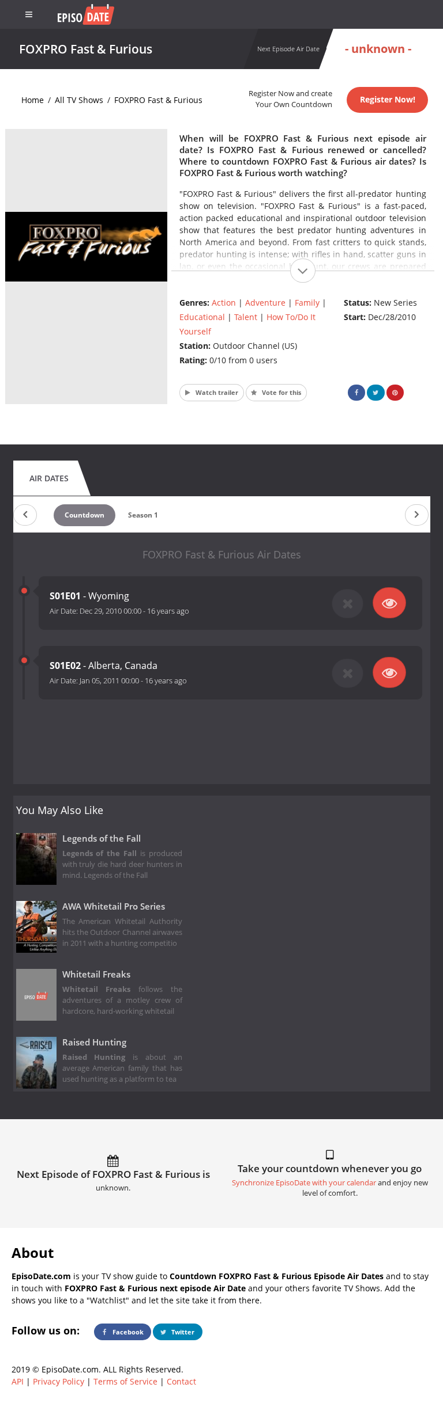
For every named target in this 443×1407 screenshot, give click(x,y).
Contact (181, 1381)
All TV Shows (79, 99)
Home (32, 99)
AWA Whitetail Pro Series (113, 906)
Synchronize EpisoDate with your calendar (304, 1183)
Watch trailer (216, 392)
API (18, 1381)
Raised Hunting (94, 1042)
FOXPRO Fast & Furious (158, 99)
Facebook (127, 1332)
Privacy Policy (58, 1381)
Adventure (265, 302)
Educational (202, 316)
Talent (245, 316)
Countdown (84, 515)
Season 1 (143, 515)
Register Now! (387, 99)
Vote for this (280, 392)
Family (307, 302)
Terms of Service (125, 1381)
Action (224, 302)
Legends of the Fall (101, 838)
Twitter (182, 1332)
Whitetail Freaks (96, 974)
